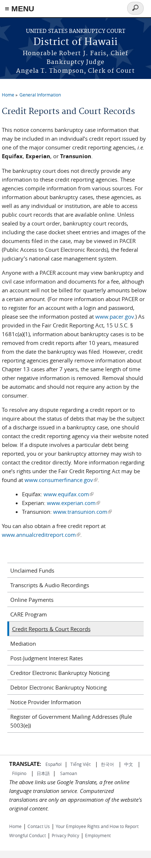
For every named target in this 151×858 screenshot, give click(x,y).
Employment (98, 835)
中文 (128, 764)
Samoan (68, 773)
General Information (40, 95)
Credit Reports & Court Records (51, 629)
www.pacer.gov (114, 316)
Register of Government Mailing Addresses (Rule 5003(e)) (71, 721)
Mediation (23, 643)
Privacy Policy (65, 835)
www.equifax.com (68, 494)
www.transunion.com (82, 511)
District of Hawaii (75, 42)
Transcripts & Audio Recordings (49, 585)
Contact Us (38, 826)
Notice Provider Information (45, 702)
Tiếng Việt (80, 764)
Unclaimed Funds (32, 570)
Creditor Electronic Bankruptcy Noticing (60, 672)
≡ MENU (19, 8)
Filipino (19, 773)
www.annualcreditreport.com (41, 534)
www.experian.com (73, 502)
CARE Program (28, 614)
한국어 (107, 764)
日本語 (43, 773)
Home (8, 95)
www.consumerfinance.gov (61, 479)
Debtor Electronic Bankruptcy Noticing (58, 687)
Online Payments (32, 599)
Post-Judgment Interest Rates (46, 658)
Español (53, 764)
